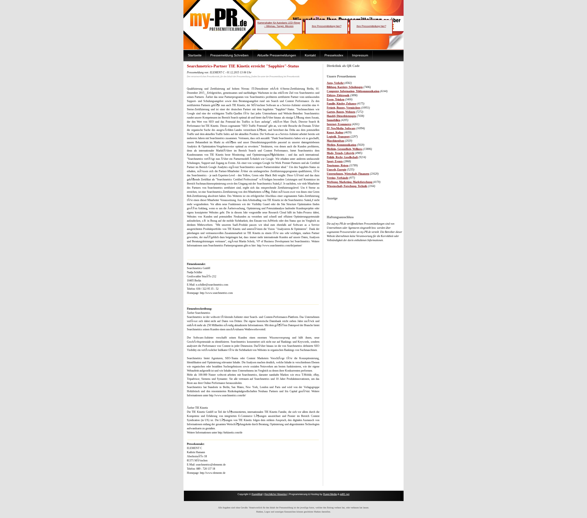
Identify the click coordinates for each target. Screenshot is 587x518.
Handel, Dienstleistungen (341, 116)
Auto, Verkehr (335, 83)
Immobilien (333, 120)
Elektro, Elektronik (338, 95)
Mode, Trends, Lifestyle (340, 153)
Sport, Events (335, 161)
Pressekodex (333, 55)
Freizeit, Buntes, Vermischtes (343, 107)
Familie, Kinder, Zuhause (341, 103)
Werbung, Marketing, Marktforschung (349, 182)
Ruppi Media (330, 494)
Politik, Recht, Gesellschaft (342, 157)
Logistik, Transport (338, 136)
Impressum (360, 55)
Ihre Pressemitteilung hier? (326, 26)
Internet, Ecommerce (339, 124)
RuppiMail (257, 494)
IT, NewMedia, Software (341, 128)
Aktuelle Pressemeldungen (276, 55)
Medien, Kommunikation (341, 144)
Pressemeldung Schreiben (229, 55)
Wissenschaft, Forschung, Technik (347, 186)
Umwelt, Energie (336, 169)
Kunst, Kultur (335, 132)
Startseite (195, 55)
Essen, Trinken (335, 99)
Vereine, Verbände (337, 177)
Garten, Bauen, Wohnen (341, 111)
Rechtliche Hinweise (275, 494)
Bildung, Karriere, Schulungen (345, 87)
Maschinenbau (335, 140)
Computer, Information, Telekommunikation (353, 91)
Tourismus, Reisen (338, 165)
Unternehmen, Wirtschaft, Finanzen (348, 173)
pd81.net (344, 494)
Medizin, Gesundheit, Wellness (345, 149)
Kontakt (310, 55)
